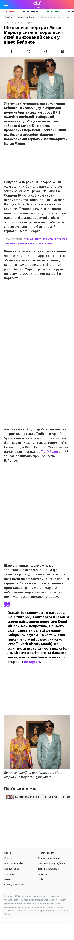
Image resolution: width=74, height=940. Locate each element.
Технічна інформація (48, 868)
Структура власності (14, 884)
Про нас (8, 853)
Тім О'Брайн (50, 452)
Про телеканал (11, 868)
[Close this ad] (71, 920)
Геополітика (30, 11)
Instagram (32, 662)
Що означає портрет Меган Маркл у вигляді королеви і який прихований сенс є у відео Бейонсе (55, 17)
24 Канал (9, 11)
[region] (37, 932)
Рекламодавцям (46, 853)
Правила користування (49, 858)
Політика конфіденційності (51, 863)
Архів (40, 879)
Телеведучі (10, 874)
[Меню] (6, 4)
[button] (11, 52)
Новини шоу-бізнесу (26, 17)
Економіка (53, 11)
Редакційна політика (14, 863)
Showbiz (8, 17)
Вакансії (8, 879)
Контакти (42, 874)
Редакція (9, 858)
